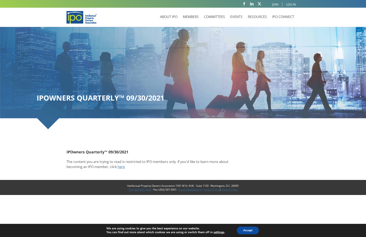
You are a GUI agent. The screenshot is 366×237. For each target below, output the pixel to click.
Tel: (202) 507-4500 (140, 189)
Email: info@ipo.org (190, 189)
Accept (247, 230)
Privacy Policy (230, 189)
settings (219, 232)
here (121, 166)
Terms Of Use (211, 189)
